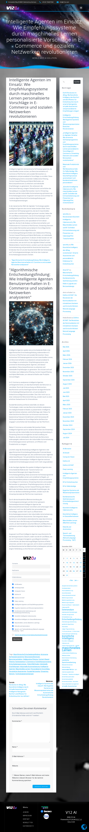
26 (74, 571)
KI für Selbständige (69, 486)
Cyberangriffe (65, 607)
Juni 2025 (66, 392)
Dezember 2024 (68, 417)
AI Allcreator (18, 584)
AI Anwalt (66, 453)
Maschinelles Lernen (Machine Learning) (26, 623)
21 (80, 567)
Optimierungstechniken (68, 672)
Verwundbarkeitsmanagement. (70, 684)
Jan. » (76, 580)
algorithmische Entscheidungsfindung (26, 654)
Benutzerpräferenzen (32, 657)
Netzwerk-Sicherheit (67, 665)
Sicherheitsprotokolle (67, 679)
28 (80, 571)
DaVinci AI (17, 594)
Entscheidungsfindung (72, 619)
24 (67, 571)
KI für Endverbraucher (70, 482)
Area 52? (66, 270)
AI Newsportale (19, 588)
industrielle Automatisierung (30, 666)
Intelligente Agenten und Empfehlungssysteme (28, 604)
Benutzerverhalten (15, 659)
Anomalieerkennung (67, 590)
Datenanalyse (20, 662)
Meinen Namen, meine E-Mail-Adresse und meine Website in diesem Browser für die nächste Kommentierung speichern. (30, 777)
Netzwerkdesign (66, 667)
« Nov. (71, 580)
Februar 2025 (67, 409)
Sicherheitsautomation (68, 676)
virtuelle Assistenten (69, 686)
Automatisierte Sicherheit (68, 595)
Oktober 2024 (67, 425)
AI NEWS (26, 812)
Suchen (77, 82)
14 (80, 563)
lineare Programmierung (68, 645)
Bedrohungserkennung (68, 600)
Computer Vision (19, 591)
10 (67, 563)
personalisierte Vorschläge (40, 669)
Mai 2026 (66, 347)
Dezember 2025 (68, 367)
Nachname (15, 570)
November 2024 (68, 421)
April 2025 (66, 400)
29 (84, 571)
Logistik (77, 645)
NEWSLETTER (28, 822)
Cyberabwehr (75, 605)
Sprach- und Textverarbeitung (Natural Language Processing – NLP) (28, 630)
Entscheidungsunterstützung (69, 622)
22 (84, 567)
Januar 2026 (67, 363)
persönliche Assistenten (17, 671)
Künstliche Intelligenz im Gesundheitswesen (28, 619)
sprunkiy (66, 214)
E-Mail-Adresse (16, 577)
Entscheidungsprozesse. (18, 664)
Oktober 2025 (67, 376)
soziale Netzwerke (33, 671)
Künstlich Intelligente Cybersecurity (25, 616)
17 (67, 567)
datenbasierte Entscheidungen (69, 612)
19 (74, 567)
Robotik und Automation (22, 626)
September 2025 (69, 380)
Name (15, 747)
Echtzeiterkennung (67, 617)
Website (15, 766)
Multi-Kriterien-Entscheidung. (69, 658)
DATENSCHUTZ (28, 826)
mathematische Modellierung (69, 653)
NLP (76, 669)
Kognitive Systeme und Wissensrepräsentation (28, 608)
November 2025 (68, 371)
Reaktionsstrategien (74, 674)
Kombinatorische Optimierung (69, 634)
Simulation (75, 681)
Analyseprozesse (66, 588)
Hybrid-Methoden (33, 664)
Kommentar (17, 721)
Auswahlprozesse (66, 593)
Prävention (65, 674)
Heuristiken (65, 626)
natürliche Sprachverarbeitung (69, 661)
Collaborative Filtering (30, 659)
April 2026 (66, 351)
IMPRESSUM (27, 815)
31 (67, 575)
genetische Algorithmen (68, 624)
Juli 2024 (66, 437)
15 (84, 563)
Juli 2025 (66, 388)
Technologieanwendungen (24, 674)
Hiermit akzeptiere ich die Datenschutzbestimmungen (31, 635)
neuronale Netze (68, 669)
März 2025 (66, 404)
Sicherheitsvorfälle (67, 681)
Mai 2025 (66, 396)
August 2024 (67, 433)
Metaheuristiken (66, 655)
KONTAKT (26, 819)
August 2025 (67, 384)
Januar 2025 (67, 413)
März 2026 (66, 355)
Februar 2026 (67, 359)
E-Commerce (30, 662)
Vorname (15, 563)
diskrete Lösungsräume (68, 614)
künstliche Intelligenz (68, 637)
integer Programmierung (68, 629)
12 (74, 563)
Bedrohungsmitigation (68, 602)
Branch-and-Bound (67, 605)
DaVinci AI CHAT (19, 598)
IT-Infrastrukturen (67, 631)
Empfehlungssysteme (43, 662)
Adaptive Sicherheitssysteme (69, 586)
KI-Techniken (76, 631)
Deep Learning (18, 601)
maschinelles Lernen (23, 669)
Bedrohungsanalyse (67, 598)
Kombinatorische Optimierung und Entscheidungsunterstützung (24, 611)
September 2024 (69, 429)
